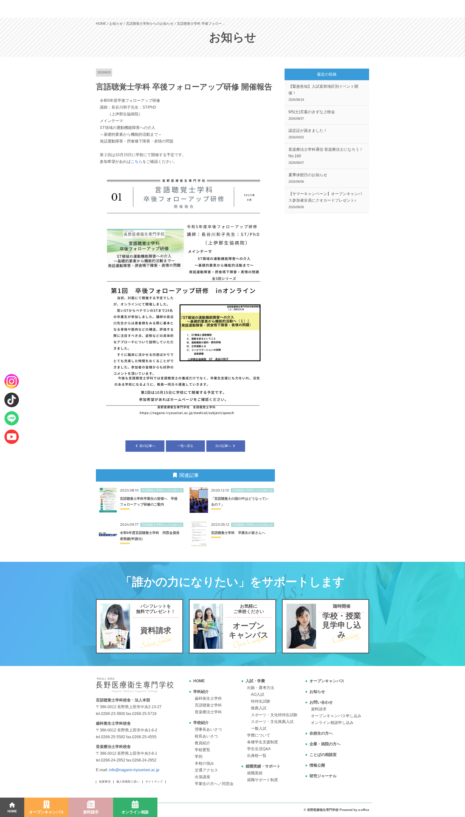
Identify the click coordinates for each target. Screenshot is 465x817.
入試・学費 (255, 681)
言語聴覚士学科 (208, 705)
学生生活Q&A (259, 749)
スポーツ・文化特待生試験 (274, 715)
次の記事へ (223, 446)
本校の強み (204, 763)
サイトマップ (154, 781)
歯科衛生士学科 (208, 698)
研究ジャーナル (323, 776)
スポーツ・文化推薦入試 (272, 722)
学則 (198, 756)
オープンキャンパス (327, 681)
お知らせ (317, 692)
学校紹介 (201, 723)
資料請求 (318, 709)
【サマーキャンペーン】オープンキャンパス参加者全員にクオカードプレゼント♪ (325, 200)
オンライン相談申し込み (332, 723)
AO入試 (257, 694)
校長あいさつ (206, 736)
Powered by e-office (354, 810)
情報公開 (317, 765)
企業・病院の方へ (325, 744)
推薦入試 (258, 708)
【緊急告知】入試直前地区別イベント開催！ (323, 93)
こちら (136, 161)
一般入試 (258, 728)
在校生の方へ (321, 733)
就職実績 (255, 773)
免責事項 (104, 781)
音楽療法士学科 (208, 712)
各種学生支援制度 (262, 742)
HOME (199, 681)
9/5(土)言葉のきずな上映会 (311, 115)
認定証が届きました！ (307, 133)
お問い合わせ (321, 702)
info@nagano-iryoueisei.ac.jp (134, 770)
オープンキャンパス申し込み (336, 716)
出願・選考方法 (260, 688)
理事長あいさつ (208, 729)
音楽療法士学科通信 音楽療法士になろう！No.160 (325, 156)
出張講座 (202, 777)
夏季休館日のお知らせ (307, 178)
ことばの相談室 (323, 755)
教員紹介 (202, 743)
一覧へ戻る (185, 446)
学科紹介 (201, 692)
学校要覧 (202, 750)
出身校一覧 (256, 756)
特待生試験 (260, 701)
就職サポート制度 (262, 780)
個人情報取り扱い (128, 781)
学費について (258, 735)
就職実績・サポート (263, 766)
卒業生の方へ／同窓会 (214, 784)
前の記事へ (147, 446)
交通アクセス (206, 770)
